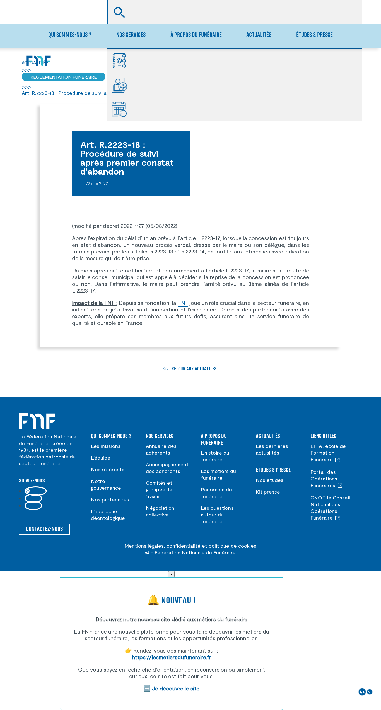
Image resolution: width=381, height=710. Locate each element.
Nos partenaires (110, 499)
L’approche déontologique (108, 514)
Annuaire (122, 61)
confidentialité (184, 546)
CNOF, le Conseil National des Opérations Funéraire (330, 507)
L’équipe (100, 458)
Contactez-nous (44, 529)
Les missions (105, 446)
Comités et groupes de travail (159, 489)
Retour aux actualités (194, 368)
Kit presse (268, 492)
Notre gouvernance (106, 484)
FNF (183, 302)
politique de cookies (232, 546)
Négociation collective (160, 511)
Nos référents (107, 469)
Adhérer (122, 85)
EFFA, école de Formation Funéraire (328, 452)
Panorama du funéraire (216, 492)
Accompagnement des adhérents (167, 467)
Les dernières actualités (272, 449)
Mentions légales (144, 546)
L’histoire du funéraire (215, 456)
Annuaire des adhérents (161, 449)
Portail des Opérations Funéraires (323, 478)
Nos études (269, 480)
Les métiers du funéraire (218, 474)
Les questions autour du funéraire (217, 514)
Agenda (122, 109)
